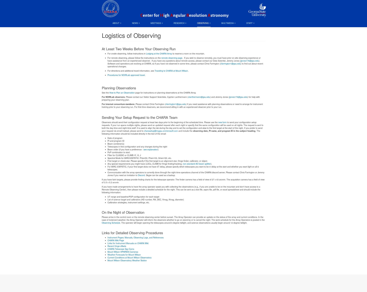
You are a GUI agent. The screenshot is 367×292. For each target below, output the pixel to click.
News (135, 23)
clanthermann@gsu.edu (199, 96)
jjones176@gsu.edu (250, 60)
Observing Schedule (111, 222)
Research (179, 23)
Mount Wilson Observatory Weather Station (127, 260)
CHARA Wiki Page (116, 240)
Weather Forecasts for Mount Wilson (124, 254)
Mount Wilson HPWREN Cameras (123, 251)
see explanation (151, 149)
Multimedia (227, 23)
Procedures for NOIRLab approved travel (126, 75)
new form (222, 122)
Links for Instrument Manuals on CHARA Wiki (128, 243)
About (116, 23)
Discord (141, 175)
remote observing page (171, 57)
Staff (249, 23)
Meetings (156, 23)
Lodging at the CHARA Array (159, 53)
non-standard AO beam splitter (197, 163)
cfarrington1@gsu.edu (230, 63)
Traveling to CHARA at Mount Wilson (171, 70)
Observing (203, 23)
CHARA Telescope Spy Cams (121, 248)
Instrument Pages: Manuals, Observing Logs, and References (136, 237)
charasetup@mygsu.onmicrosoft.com (161, 130)
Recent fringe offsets (117, 246)
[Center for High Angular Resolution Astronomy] (110, 4)
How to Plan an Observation (122, 92)
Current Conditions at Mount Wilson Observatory (130, 257)
